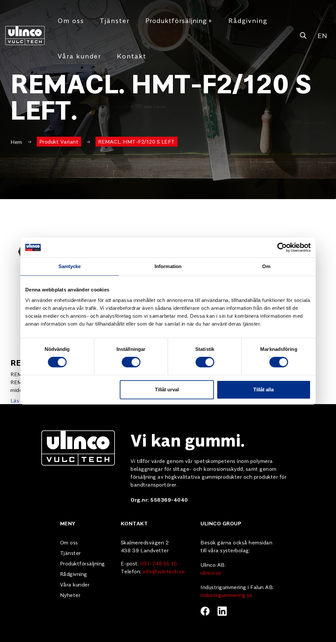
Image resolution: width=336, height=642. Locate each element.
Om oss (71, 20)
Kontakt (131, 55)
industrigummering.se (226, 594)
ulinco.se (210, 572)
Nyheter (70, 594)
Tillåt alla (263, 389)
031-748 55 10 (158, 563)
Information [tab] (168, 266)
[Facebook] (205, 611)
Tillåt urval (167, 389)
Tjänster (115, 20)
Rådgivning (247, 20)
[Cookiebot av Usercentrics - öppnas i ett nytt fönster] (282, 247)
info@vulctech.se (164, 571)
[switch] (131, 362)
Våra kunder (79, 55)
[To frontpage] (25, 35)
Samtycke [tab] (69, 266)
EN (322, 35)
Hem (16, 141)
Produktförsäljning (179, 20)
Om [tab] (266, 266)
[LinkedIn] (222, 611)
